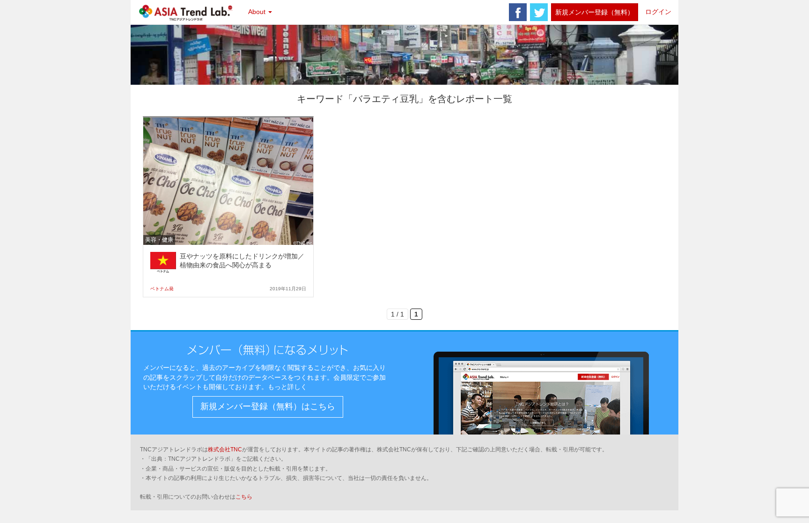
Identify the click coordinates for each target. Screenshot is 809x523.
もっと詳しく (287, 386)
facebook (518, 12)
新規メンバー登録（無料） (594, 12)
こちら (243, 497)
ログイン (658, 11)
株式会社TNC (225, 449)
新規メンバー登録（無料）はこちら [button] (267, 406)
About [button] (257, 11)
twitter (539, 12)
